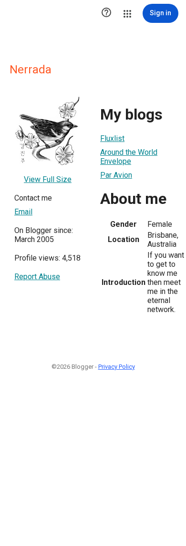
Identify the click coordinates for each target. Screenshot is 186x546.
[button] (106, 13)
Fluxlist (112, 138)
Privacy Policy (116, 366)
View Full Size (48, 179)
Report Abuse (37, 276)
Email (23, 211)
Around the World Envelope (128, 157)
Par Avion (116, 175)
